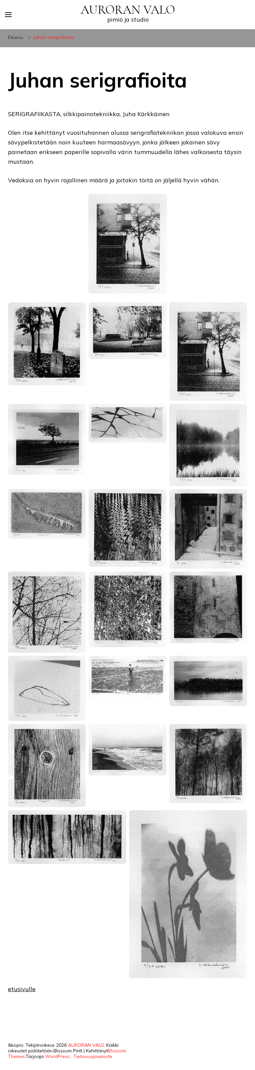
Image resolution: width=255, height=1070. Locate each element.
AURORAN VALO (128, 9)
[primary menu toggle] (8, 14)
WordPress (57, 1056)
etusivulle (22, 989)
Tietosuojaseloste (92, 1056)
